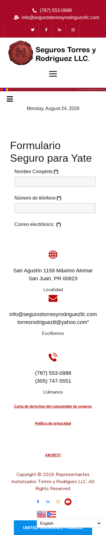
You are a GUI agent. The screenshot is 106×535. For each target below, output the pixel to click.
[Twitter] (33, 30)
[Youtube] (68, 501)
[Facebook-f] (46, 30)
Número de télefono (37, 197)
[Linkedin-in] (60, 30)
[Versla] (53, 89)
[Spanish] (52, 513)
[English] (42, 513)
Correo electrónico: (37, 224)
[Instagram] (73, 30)
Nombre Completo (36, 171)
